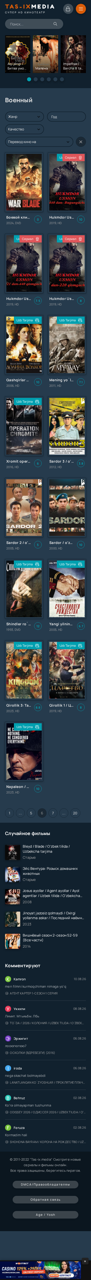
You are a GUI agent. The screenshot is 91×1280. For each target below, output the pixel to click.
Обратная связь (46, 1199)
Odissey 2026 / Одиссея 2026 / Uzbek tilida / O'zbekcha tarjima (48, 1112)
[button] (29, 79)
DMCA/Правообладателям (45, 1184)
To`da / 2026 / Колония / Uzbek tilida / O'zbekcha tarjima (48, 1023)
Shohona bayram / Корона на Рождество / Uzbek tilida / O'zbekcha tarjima (48, 1142)
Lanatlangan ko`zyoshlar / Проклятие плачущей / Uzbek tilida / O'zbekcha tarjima (48, 1082)
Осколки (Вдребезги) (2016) (32, 1053)
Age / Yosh (45, 1215)
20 (75, 813)
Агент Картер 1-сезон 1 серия (34, 993)
